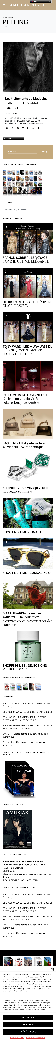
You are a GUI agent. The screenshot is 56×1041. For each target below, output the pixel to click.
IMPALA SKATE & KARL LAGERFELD (20, 880)
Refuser (28, 1024)
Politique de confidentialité (35, 1038)
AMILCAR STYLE (28, 5)
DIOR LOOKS (9, 871)
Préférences (28, 1031)
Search (41, 152)
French (8, 138)
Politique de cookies (17, 1038)
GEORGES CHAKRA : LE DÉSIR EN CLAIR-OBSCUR (27, 712)
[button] (52, 969)
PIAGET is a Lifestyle (13, 867)
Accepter (28, 1017)
